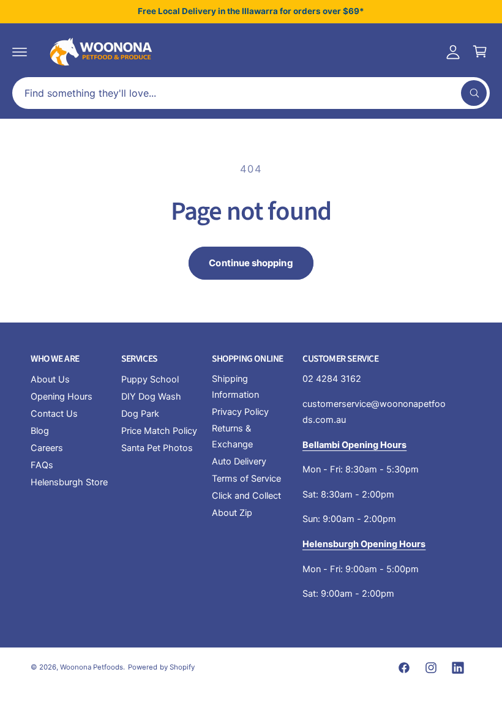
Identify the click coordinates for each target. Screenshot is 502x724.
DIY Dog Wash (151, 396)
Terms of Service (246, 478)
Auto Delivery (239, 461)
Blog (40, 430)
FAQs (42, 465)
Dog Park (140, 413)
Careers (47, 447)
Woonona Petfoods (91, 667)
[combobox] (251, 93)
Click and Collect (246, 495)
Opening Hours (61, 396)
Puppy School (150, 379)
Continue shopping (251, 263)
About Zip (232, 512)
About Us (50, 379)
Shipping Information (235, 386)
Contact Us (54, 413)
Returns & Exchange (232, 436)
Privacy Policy (240, 411)
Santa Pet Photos (157, 447)
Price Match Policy (159, 430)
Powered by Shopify (161, 667)
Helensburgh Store (69, 482)
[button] (19, 51)
